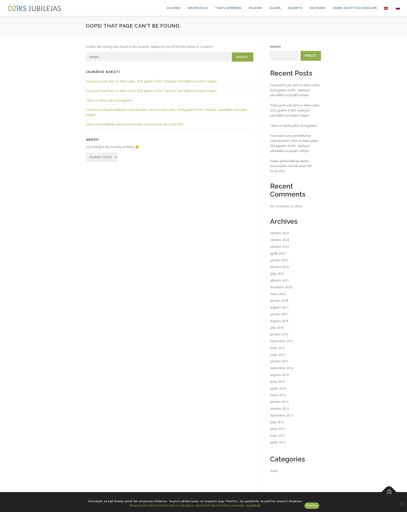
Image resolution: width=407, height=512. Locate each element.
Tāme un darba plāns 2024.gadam (109, 100)
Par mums (318, 8)
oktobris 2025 (279, 233)
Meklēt (275, 47)
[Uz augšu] (389, 492)
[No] (402, 504)
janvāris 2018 (279, 300)
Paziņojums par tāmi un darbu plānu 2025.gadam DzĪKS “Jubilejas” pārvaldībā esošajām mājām (151, 91)
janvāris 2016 (279, 334)
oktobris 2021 (279, 280)
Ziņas (274, 471)
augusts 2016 (279, 321)
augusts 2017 (279, 307)
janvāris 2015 (279, 361)
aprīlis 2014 (278, 388)
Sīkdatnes (136, 505)
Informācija (198, 8)
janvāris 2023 (279, 260)
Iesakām (255, 8)
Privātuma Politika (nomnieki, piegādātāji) (234, 505)
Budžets (295, 8)
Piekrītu (312, 505)
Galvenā (174, 8)
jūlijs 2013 (277, 422)
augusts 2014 (279, 375)
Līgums (275, 8)
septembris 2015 (281, 341)
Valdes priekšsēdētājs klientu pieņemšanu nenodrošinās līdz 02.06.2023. (135, 124)
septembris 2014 (281, 368)
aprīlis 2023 (278, 253)
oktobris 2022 (279, 267)
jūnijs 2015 (277, 348)
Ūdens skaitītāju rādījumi (355, 8)
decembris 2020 (281, 287)
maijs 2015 (277, 355)
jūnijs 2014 (277, 382)
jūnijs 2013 (277, 429)
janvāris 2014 (279, 402)
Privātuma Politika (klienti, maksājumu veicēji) (175, 505)
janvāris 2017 (279, 314)
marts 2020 (278, 294)
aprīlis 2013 (278, 442)
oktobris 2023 (279, 247)
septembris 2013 (281, 415)
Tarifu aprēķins (228, 8)
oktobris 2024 (279, 240)
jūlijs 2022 (277, 273)
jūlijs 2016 (277, 328)
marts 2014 (278, 395)
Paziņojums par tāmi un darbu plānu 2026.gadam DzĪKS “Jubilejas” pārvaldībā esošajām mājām (151, 81)
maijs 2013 (277, 435)
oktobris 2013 (279, 409)
